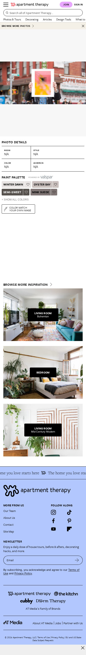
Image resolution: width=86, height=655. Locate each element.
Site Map (8, 531)
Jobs (58, 623)
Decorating (31, 19)
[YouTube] (53, 528)
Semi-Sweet (12, 192)
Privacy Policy (23, 573)
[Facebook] (53, 520)
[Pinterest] (69, 520)
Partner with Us (73, 623)
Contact (8, 524)
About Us (9, 517)
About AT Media (43, 623)
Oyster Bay (42, 184)
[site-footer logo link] (12, 623)
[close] (83, 648)
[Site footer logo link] (43, 491)
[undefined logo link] (29, 4)
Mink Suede (40, 192)
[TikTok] (69, 512)
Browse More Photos (16, 26)
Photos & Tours (12, 19)
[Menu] (5, 4)
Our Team (9, 511)
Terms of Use (44, 637)
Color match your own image (20, 209)
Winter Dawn (13, 184)
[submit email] (77, 560)
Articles (47, 19)
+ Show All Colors (15, 199)
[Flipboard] (69, 528)
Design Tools (63, 19)
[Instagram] (53, 512)
